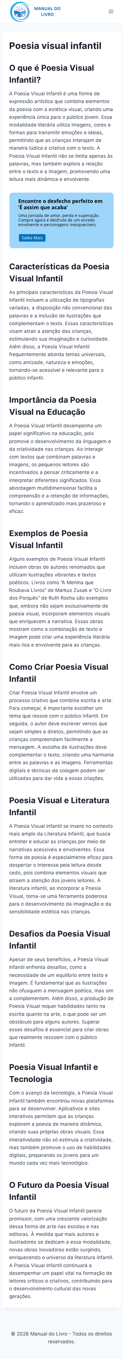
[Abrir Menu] (111, 11)
